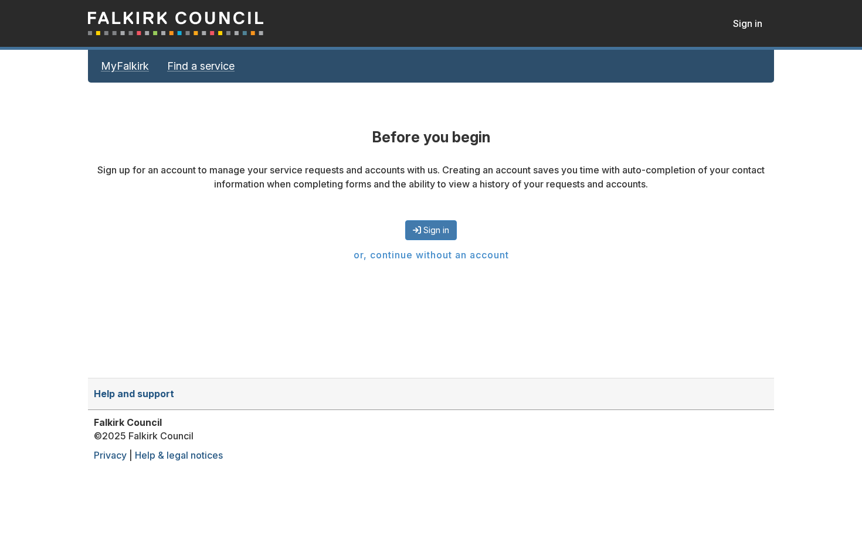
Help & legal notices (179, 455)
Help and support (134, 393)
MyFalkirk (176, 23)
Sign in (747, 23)
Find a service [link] (201, 66)
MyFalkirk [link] (125, 66)
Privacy (110, 455)
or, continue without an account (431, 255)
